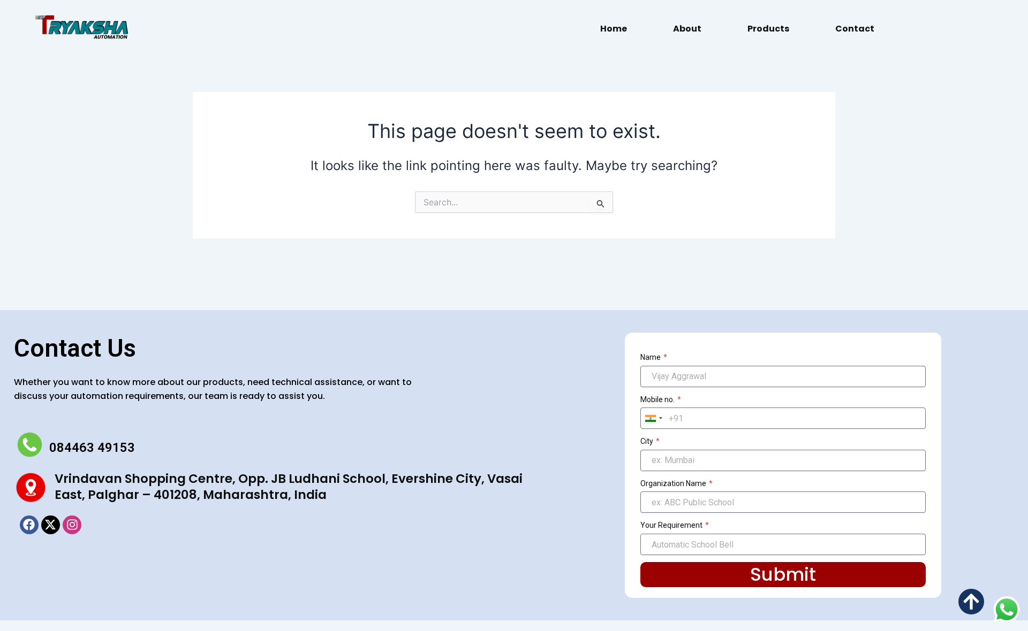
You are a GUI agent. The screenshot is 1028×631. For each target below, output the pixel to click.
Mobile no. (658, 399)
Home (613, 28)
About (687, 28)
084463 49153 (92, 447)
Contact (854, 28)
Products (768, 28)
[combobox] (653, 418)
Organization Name (674, 483)
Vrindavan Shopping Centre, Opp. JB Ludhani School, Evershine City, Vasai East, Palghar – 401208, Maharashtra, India (289, 486)
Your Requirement (672, 525)
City (647, 441)
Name (651, 357)
